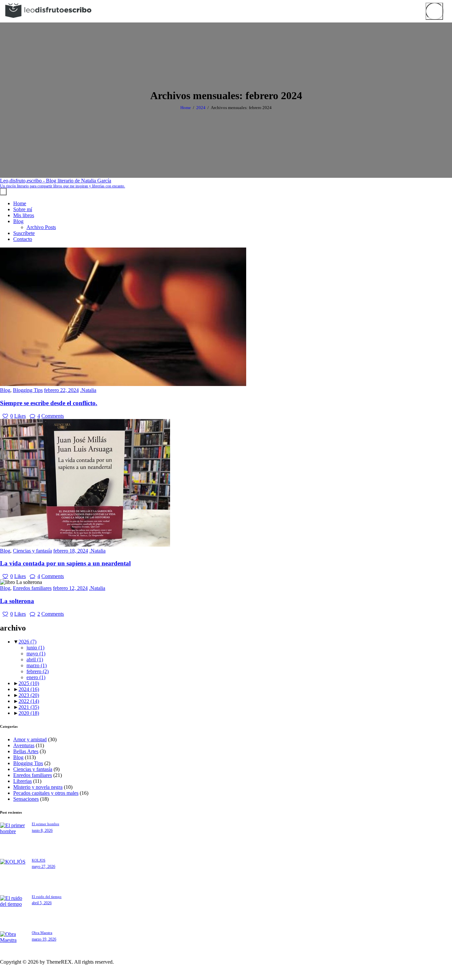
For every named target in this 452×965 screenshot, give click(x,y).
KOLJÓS (38, 860)
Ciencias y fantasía (32, 551)
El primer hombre (45, 824)
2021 (29, 707)
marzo (36, 665)
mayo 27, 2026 (43, 866)
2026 (27, 641)
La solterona (17, 601)
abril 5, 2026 (42, 903)
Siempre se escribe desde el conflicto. (48, 403)
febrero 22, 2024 (61, 390)
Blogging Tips (28, 390)
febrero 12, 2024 (70, 588)
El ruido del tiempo (47, 897)
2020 (29, 713)
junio (35, 647)
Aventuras (23, 745)
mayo (35, 653)
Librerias (22, 781)
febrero (37, 671)
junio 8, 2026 (42, 830)
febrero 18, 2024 (70, 551)
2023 (29, 695)
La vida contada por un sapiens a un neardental (65, 563)
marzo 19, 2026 (44, 939)
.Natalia (88, 390)
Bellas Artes (25, 751)
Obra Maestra (42, 933)
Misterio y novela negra (38, 787)
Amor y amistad (30, 739)
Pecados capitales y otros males (45, 793)
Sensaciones (26, 799)
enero (35, 677)
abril (34, 659)
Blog (5, 390)
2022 (29, 701)
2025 (29, 683)
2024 (200, 107)
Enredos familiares (32, 588)
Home (185, 107)
